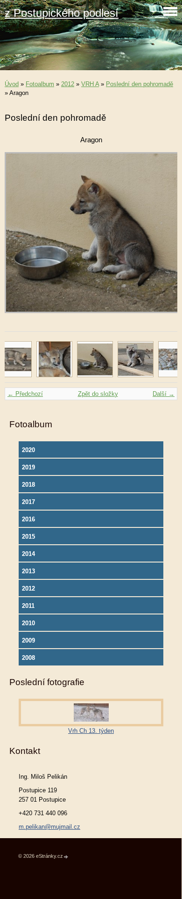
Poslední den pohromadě (139, 84)
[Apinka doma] (54, 359)
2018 (28, 484)
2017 (28, 501)
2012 (67, 84)
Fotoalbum (40, 84)
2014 (28, 553)
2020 (28, 449)
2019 (28, 467)
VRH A (90, 84)
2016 (28, 519)
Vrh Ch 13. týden (91, 730)
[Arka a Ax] (135, 359)
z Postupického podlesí (62, 13)
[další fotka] (162, 237)
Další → (164, 393)
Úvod (12, 84)
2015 (28, 536)
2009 (28, 640)
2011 (28, 605)
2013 (28, 571)
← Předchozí (25, 393)
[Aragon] (94, 359)
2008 (28, 657)
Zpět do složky (98, 393)
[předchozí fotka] (19, 237)
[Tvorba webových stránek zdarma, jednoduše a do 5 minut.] (66, 857)
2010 (28, 623)
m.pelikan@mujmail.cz (49, 826)
